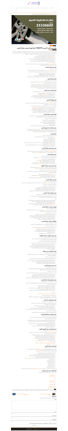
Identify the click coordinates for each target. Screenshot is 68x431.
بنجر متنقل (39, 351)
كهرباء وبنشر (38, 115)
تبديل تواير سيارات (39, 163)
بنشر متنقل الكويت (51, 386)
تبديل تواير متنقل (40, 157)
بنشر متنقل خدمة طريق (39, 129)
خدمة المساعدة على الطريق (50, 332)
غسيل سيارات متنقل (48, 293)
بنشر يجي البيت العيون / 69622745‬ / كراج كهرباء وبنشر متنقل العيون (46, 394)
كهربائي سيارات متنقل (25, 390)
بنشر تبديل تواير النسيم (39, 389)
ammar (49, 49)
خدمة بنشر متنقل (48, 70)
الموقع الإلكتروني (54, 419)
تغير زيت (54, 174)
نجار (40, 7)
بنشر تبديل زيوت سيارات (33, 389)
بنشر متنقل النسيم (17, 389)
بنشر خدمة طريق (36, 152)
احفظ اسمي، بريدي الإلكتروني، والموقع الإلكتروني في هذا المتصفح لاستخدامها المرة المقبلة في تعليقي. (42, 423)
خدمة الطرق (38, 350)
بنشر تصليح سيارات (51, 204)
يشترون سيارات (44, 7)
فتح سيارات (44, 340)
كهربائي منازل (51, 7)
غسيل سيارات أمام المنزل (41, 293)
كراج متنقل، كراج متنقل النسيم (36, 390)
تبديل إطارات (37, 368)
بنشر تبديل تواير (50, 151)
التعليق (55, 399)
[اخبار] (12, 8)
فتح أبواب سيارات (49, 340)
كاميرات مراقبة (36, 7)
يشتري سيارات (48, 342)
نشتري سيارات (53, 342)
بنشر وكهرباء (36, 107)
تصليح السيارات (42, 227)
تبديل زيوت (40, 167)
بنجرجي (54, 136)
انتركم (16, 9)
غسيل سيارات (53, 293)
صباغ (48, 7)
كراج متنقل (44, 94)
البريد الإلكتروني (54, 415)
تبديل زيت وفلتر (38, 168)
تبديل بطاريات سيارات (39, 142)
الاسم (55, 411)
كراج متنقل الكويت (51, 376)
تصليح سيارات (17, 7)
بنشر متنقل (51, 45)
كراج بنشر (41, 349)
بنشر (39, 76)
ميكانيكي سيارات (19, 390)
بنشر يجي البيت (51, 390)
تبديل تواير (32, 7)
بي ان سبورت (22, 7)
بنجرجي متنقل (47, 309)
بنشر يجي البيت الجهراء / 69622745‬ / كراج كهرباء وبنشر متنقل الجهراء (22, 394)
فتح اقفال (37, 340)
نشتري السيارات (43, 342)
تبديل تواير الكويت (52, 380)
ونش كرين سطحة (27, 7)
